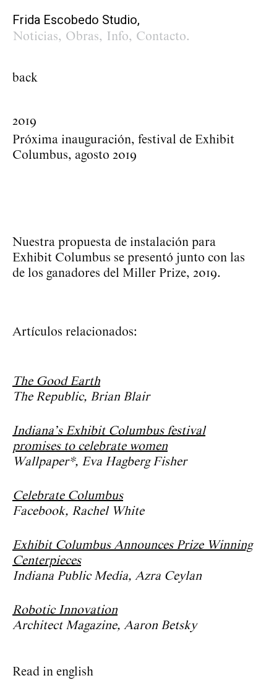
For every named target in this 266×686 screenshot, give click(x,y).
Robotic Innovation (65, 610)
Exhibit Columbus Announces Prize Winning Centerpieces (132, 553)
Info (117, 36)
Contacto (161, 36)
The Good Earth (56, 381)
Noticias (35, 36)
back (25, 77)
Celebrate (67, 495)
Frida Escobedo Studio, (76, 19)
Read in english (52, 671)
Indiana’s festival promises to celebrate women (108, 438)
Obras (82, 36)
